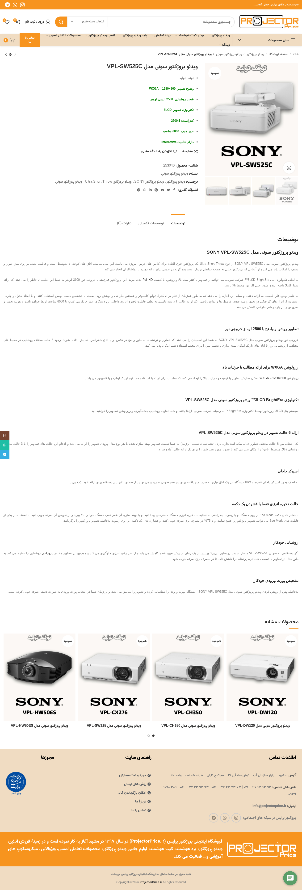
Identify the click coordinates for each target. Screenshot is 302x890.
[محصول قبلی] (15, 54)
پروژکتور (47, 553)
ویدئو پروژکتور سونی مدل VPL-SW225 (114, 726)
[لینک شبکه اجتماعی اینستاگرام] (22, 5)
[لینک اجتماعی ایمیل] (162, 190)
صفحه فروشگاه (278, 54)
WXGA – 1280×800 (273, 378)
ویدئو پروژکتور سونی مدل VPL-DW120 (262, 726)
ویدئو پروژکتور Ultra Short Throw (108, 182)
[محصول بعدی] (6, 54)
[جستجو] (61, 22)
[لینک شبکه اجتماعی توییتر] (168, 190)
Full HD (148, 279)
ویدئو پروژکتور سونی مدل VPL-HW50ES (39, 726)
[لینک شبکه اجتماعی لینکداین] (150, 190)
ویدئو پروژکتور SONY (149, 182)
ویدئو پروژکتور (255, 54)
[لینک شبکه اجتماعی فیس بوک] (174, 190)
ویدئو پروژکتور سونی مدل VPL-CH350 (188, 726)
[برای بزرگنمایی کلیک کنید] (289, 168)
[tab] (178, 221)
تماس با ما (29, 40)
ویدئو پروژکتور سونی (228, 54)
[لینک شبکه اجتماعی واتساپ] (15, 5)
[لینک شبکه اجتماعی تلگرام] (7, 5)
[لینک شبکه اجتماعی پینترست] (156, 190)
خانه (295, 54)
